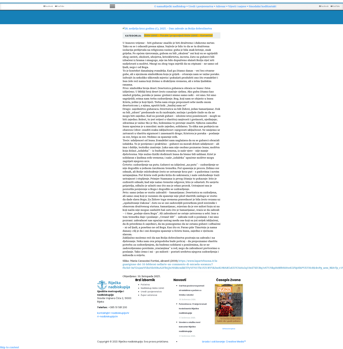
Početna (145, 284)
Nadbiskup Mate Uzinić (152, 288)
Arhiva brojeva (228, 328)
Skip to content (9, 347)
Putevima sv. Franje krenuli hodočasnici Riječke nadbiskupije (193, 308)
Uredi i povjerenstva (151, 291)
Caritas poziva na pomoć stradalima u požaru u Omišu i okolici (191, 290)
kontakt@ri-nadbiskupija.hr (113, 313)
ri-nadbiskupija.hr (107, 316)
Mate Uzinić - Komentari (198, 35)
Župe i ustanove (149, 295)
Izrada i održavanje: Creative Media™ (224, 341)
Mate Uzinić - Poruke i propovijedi (164, 35)
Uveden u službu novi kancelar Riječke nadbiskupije (189, 327)
